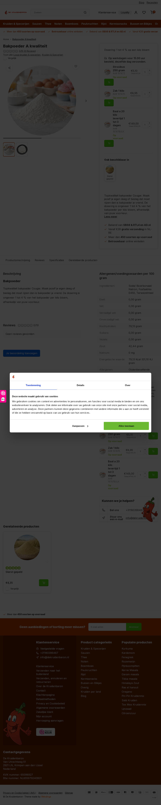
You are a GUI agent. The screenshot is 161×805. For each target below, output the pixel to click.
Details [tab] (80, 385)
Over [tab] (127, 385)
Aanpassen (78, 426)
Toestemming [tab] (33, 385)
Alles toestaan (126, 426)
